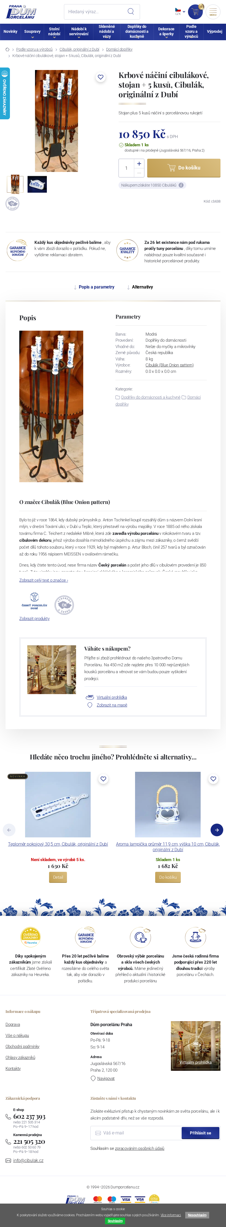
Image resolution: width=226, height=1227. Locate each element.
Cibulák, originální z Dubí (79, 49)
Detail (58, 877)
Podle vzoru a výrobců (34, 49)
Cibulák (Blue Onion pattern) (170, 365)
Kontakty (13, 1068)
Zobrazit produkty (34, 618)
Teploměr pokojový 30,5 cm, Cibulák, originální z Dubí (58, 844)
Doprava (13, 1024)
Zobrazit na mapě (112, 705)
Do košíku (168, 877)
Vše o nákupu (17, 1035)
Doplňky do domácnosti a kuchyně (151, 397)
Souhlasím (115, 1221)
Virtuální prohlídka (112, 697)
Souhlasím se (127, 1148)
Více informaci (171, 1215)
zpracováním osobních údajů (139, 1148)
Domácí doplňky (119, 49)
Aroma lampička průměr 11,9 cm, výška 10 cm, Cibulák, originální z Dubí (168, 847)
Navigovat (106, 1078)
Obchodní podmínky (22, 1046)
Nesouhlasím (197, 1215)
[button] (101, 77)
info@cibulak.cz (28, 1160)
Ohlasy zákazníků (20, 1057)
